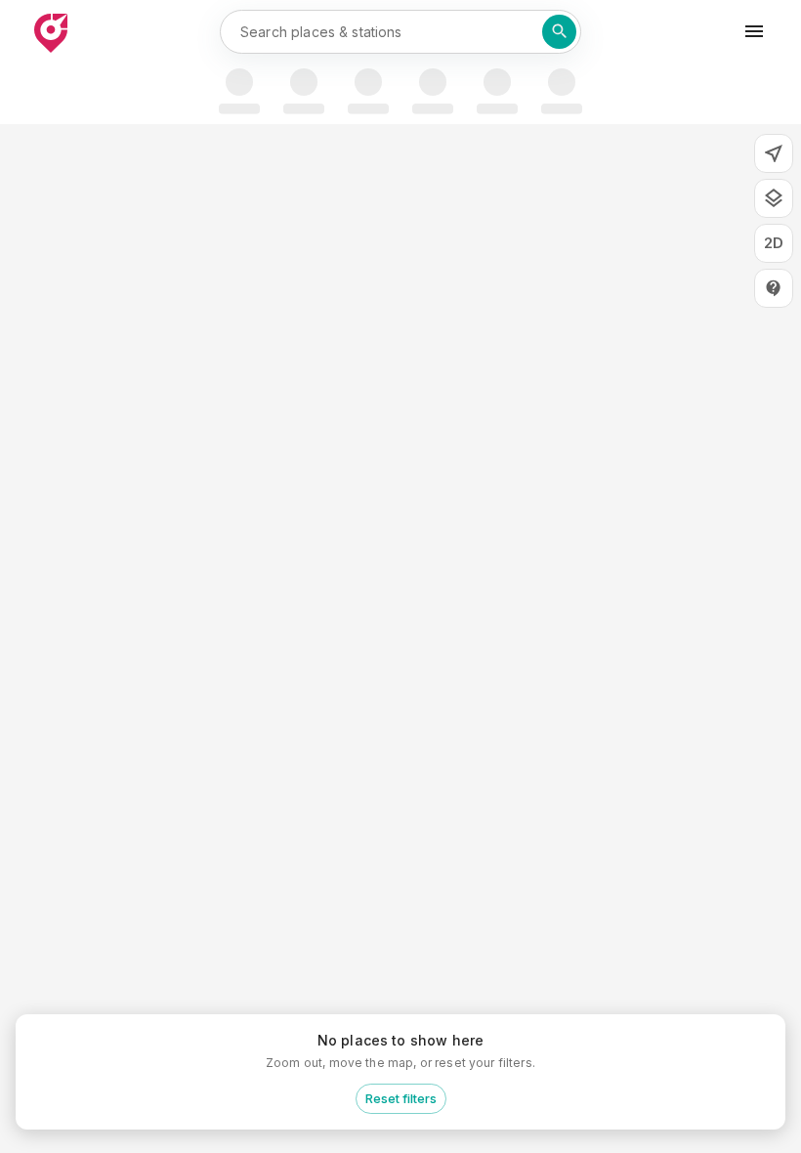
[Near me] (773, 153)
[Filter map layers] (773, 198)
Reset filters (401, 1098)
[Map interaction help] (773, 288)
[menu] (754, 31)
